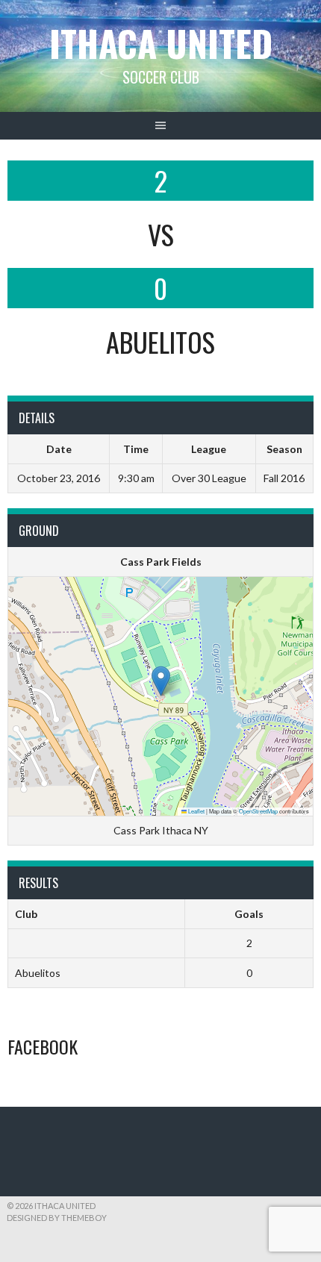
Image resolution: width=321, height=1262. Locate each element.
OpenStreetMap (258, 811)
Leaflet (196, 811)
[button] (161, 681)
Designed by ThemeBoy (57, 1217)
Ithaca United (160, 42)
